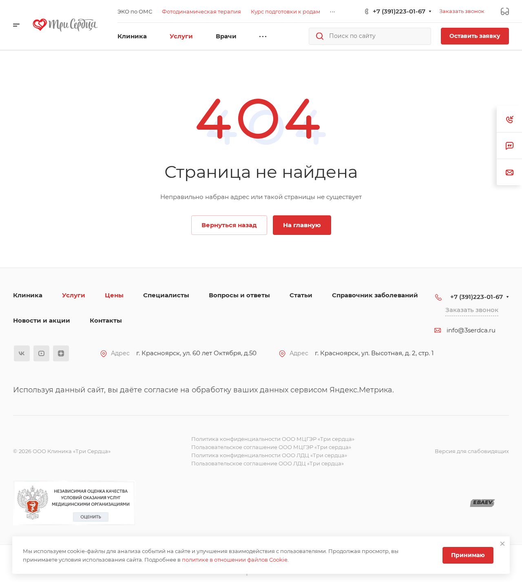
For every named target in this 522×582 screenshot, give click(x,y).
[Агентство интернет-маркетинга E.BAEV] (482, 503)
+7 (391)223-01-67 (399, 11)
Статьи (301, 295)
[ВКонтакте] (22, 353)
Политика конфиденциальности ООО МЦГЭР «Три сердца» (272, 439)
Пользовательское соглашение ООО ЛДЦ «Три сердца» (267, 463)
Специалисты (166, 295)
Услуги (73, 295)
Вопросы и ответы (239, 295)
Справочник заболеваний (375, 295)
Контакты (106, 320)
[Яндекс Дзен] (61, 353)
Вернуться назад (229, 225)
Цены (114, 295)
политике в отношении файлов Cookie (235, 559)
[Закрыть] (502, 543)
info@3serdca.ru (471, 330)
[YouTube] (41, 353)
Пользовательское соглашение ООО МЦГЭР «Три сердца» (271, 447)
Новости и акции (41, 320)
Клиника (27, 295)
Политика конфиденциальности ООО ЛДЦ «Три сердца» (269, 455)
